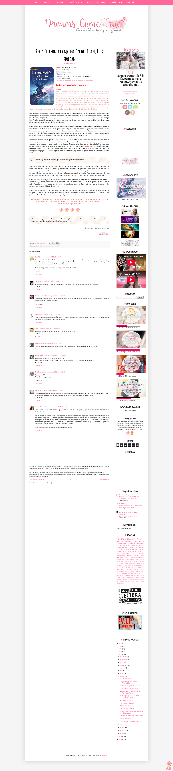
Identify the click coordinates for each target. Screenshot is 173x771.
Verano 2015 (140, 577)
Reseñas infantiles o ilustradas (125, 571)
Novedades (120, 547)
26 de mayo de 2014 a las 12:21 (53, 314)
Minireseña (140, 563)
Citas (135, 547)
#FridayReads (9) (125, 679)
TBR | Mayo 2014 (125, 706)
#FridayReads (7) (125, 718)
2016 (120, 649)
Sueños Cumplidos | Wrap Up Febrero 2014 (129, 682)
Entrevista (124, 579)
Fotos (118, 569)
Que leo (123, 549)
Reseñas (47, 2)
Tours (142, 581)
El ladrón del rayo (69, 81)
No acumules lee (122, 565)
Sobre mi (130, 2)
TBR (138, 551)
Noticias (128, 541)
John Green (129, 557)
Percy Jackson (40, 246)
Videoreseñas (120, 583)
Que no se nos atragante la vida (128, 516)
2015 (120, 652)
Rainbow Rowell (132, 565)
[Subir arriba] (169, 765)
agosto (122, 668)
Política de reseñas (130, 94)
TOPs (137, 581)
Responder (38, 275)
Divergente (125, 553)
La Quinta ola (128, 575)
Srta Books (123, 503)
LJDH (118, 549)
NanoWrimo (124, 569)
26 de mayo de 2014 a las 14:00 (50, 343)
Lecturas (59, 2)
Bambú (37, 257)
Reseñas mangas (133, 555)
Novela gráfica (129, 581)
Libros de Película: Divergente (129, 721)
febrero (122, 730)
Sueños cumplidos (138, 545)
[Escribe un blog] (52, 243)
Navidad (141, 579)
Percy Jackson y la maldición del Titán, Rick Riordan (130, 692)
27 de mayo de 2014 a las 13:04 (52, 390)
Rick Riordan (55, 246)
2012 (120, 739)
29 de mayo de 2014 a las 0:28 (57, 407)
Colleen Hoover (126, 567)
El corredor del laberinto (128, 573)
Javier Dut (124, 561)
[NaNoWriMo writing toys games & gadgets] (130, 326)
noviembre (123, 659)
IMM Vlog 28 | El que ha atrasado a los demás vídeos (131, 696)
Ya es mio (129, 547)
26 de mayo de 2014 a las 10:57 (51, 257)
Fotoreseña (131, 579)
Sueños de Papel (124, 495)
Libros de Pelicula (132, 561)
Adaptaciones (133, 563)
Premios (141, 569)
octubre (122, 662)
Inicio (37, 2)
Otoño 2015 (120, 577)
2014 (120, 654)
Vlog (124, 551)
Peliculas (122, 545)
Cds (118, 545)
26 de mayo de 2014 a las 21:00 (54, 372)
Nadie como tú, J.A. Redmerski (130, 686)
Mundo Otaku (116, 2)
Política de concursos (130, 92)
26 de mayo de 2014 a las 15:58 (55, 355)
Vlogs (89, 2)
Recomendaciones (130, 577)
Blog (129, 539)
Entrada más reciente (37, 479)
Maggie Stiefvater (132, 549)
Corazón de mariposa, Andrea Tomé (131, 716)
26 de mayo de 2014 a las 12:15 (55, 296)
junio (122, 673)
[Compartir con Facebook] (57, 243)
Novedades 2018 (75, 2)
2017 (120, 646)
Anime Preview (133, 569)
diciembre (123, 657)
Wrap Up (128, 545)
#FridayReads (131, 551)
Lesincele (38, 281)
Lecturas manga (139, 575)
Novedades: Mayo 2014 (127, 703)
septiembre (124, 665)
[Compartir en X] (55, 243)
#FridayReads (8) (125, 700)
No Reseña (120, 581)
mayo (122, 676)
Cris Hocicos (39, 372)
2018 (120, 643)
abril (121, 725)
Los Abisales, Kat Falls (127, 708)
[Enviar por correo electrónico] (50, 243)
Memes (137, 579)
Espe (36, 329)
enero (122, 733)
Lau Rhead (38, 314)
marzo (122, 727)
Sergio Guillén (39, 355)
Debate (124, 559)
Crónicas (119, 579)
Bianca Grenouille (41, 407)
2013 (120, 736)
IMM (133, 539)
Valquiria (38, 390)
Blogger (104, 756)
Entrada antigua (104, 479)
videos (118, 561)
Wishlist (122, 557)
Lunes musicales (137, 541)
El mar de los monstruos (84, 81)
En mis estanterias (138, 567)
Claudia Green (40, 296)
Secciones (101, 2)
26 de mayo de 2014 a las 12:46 (49, 329)
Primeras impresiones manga (135, 559)
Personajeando (121, 555)
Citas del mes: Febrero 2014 (129, 688)
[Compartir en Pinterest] (59, 243)
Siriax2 (37, 343)
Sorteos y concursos (136, 543)
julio (121, 670)
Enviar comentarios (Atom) (46, 483)
